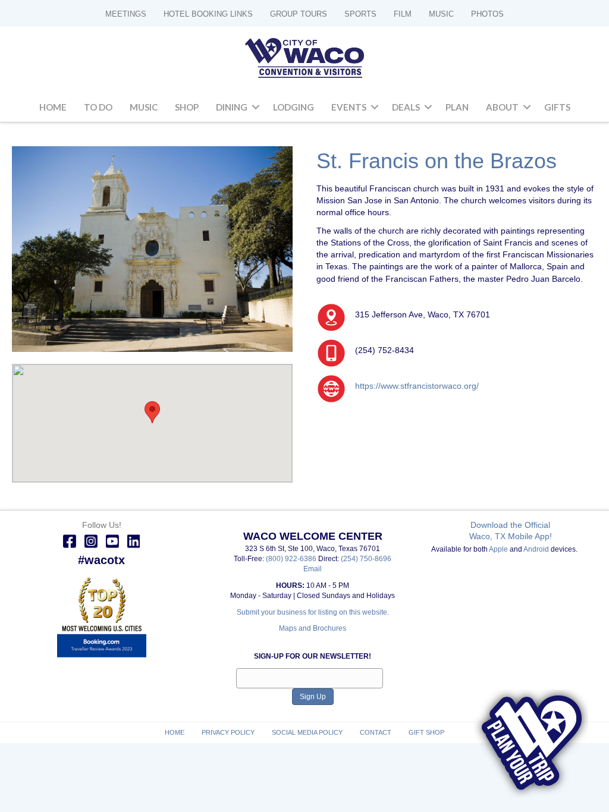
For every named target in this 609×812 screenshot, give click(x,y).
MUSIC (441, 14)
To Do (98, 107)
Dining (231, 107)
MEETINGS (125, 14)
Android (536, 549)
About (502, 107)
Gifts (557, 107)
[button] (255, 107)
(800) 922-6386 (292, 559)
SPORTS (360, 14)
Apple (498, 549)
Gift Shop (426, 732)
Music (144, 107)
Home (53, 107)
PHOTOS (487, 14)
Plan (457, 107)
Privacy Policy (228, 732)
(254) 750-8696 (366, 559)
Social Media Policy (307, 732)
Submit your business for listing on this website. (313, 612)
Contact (375, 732)
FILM (403, 14)
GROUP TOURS (298, 14)
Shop (187, 107)
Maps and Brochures (312, 628)
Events (348, 107)
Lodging (293, 107)
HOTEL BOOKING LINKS (208, 14)
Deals (406, 107)
